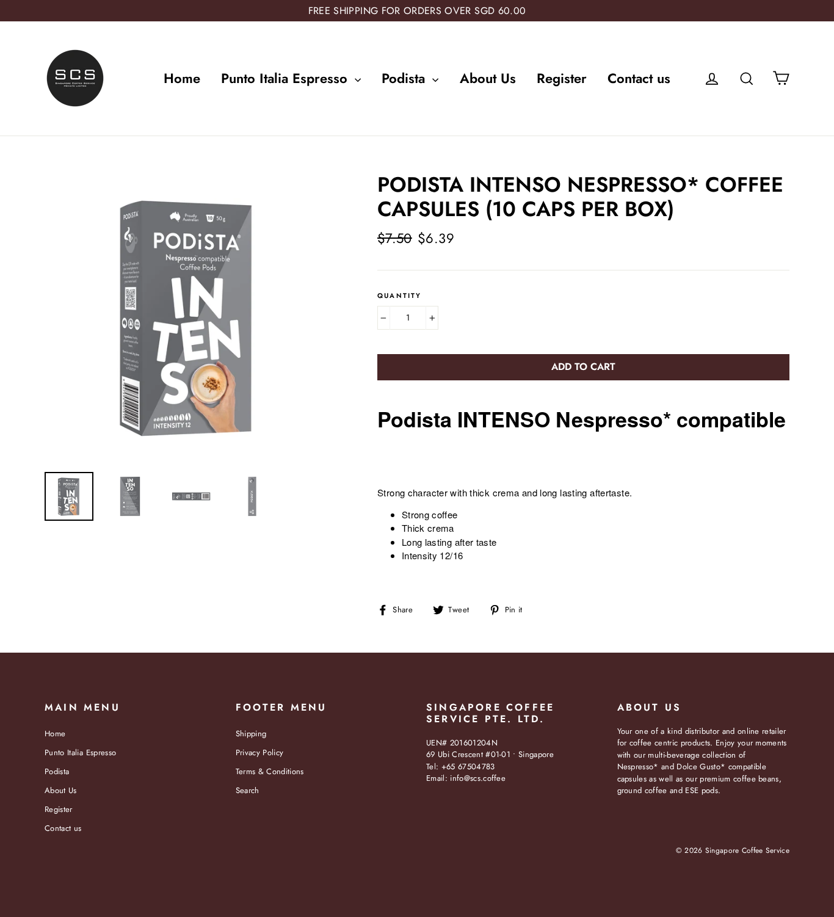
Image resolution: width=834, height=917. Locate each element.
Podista (405, 78)
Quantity (399, 296)
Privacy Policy (260, 752)
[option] (188, 316)
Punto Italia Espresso (286, 78)
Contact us (638, 78)
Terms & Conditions (270, 771)
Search (247, 790)
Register (562, 78)
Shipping (251, 733)
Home (182, 78)
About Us (488, 78)
